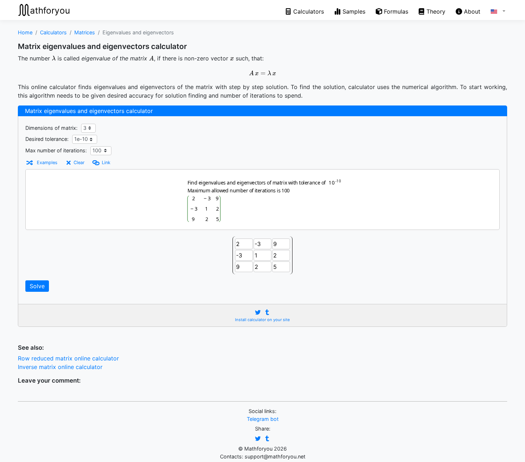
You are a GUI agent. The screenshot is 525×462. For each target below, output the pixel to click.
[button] (492, 10)
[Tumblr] (267, 312)
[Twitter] (258, 312)
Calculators (53, 32)
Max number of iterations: (56, 150)
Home (25, 32)
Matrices (84, 32)
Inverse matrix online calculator (60, 366)
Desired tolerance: (47, 139)
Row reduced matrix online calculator (68, 358)
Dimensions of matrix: (51, 128)
